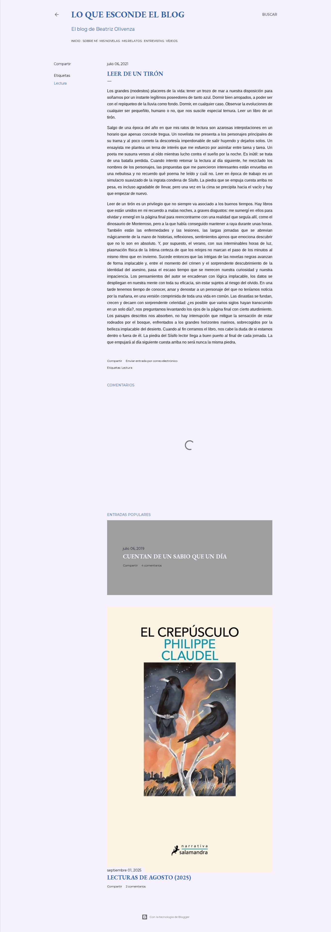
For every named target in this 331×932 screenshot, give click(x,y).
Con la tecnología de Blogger (169, 917)
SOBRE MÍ (90, 41)
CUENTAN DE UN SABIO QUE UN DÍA (175, 556)
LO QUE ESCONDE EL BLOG (128, 14)
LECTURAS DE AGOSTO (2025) (149, 877)
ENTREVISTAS (154, 41)
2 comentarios (136, 886)
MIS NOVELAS (110, 41)
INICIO (75, 41)
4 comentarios (152, 565)
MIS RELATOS (132, 41)
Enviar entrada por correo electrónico (151, 361)
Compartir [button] (62, 64)
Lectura (60, 83)
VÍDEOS (171, 41)
